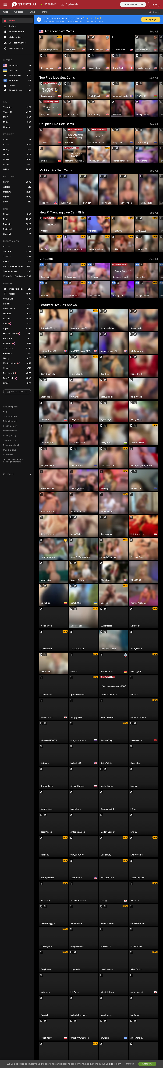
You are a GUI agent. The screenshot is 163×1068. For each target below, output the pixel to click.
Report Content (10, 426)
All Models (8, 455)
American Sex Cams (59, 31)
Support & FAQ (10, 416)
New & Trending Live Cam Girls (61, 212)
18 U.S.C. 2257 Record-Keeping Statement (13, 460)
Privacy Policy (9, 435)
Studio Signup (9, 450)
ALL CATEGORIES (19, 392)
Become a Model (11, 445)
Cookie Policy (113, 1064)
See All (153, 31)
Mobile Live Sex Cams (55, 170)
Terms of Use (9, 440)
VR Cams (46, 259)
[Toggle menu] (5, 4)
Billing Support (10, 421)
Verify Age (150, 19)
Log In (154, 4)
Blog (5, 411)
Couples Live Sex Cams (56, 124)
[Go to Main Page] (24, 4)
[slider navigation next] (156, 53)
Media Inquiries (10, 431)
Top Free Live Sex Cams (57, 77)
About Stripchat (10, 407)
